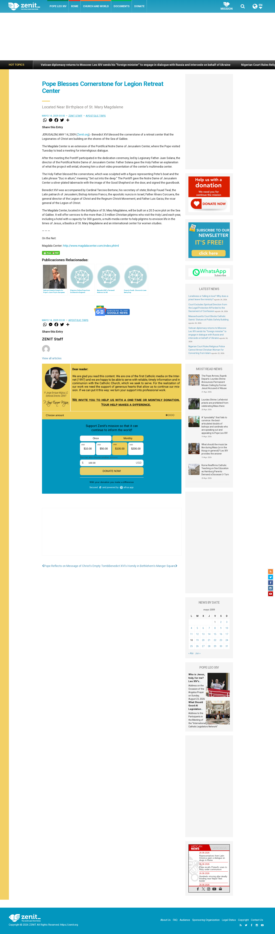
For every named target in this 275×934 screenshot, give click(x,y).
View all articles (52, 358)
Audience (185, 919)
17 (227, 634)
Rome (74, 6)
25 (191, 646)
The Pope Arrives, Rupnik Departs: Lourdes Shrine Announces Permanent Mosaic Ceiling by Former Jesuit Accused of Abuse (214, 382)
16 (221, 634)
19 (197, 640)
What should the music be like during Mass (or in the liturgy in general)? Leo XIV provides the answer (214, 449)
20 (203, 640)
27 (203, 646)
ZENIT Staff (75, 116)
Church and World (96, 6)
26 (197, 646)
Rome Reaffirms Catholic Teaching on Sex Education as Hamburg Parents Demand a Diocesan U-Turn (215, 470)
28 (209, 646)
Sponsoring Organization (206, 919)
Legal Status (229, 919)
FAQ (175, 919)
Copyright (243, 919)
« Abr (191, 653)
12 (197, 634)
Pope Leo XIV (58, 6)
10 (227, 628)
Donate (139, 6)
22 (215, 640)
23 (221, 640)
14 (209, 634)
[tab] (199, 847)
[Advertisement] (137, 36)
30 (221, 646)
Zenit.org (83, 134)
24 (227, 640)
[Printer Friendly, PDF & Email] (51, 253)
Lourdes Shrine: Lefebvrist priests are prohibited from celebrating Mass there (214, 402)
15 (215, 634)
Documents (122, 6)
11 (191, 634)
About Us (165, 919)
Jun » (198, 653)
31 (227, 646)
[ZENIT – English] (27, 6)
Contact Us (257, 919)
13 (203, 634)
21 (209, 640)
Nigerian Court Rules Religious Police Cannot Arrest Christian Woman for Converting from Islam (206, 349)
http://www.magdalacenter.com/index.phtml (91, 245)
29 (215, 646)
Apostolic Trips (96, 116)
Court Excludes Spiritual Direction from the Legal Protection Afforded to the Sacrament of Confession (207, 307)
